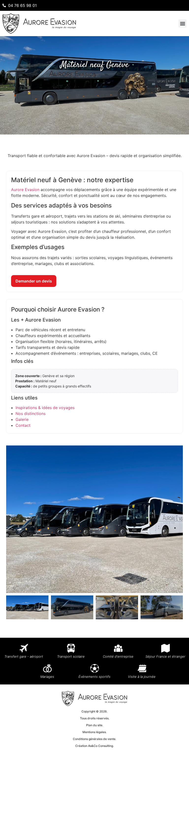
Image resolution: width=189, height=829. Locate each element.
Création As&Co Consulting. (94, 746)
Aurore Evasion (25, 189)
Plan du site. (94, 725)
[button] (182, 23)
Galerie (22, 419)
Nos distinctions (31, 413)
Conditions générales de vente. (94, 739)
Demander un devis (34, 281)
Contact (23, 425)
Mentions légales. (94, 732)
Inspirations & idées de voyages (45, 407)
